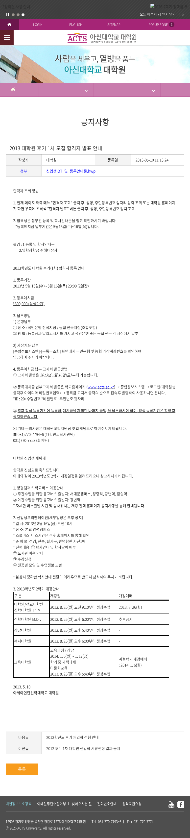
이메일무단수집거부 (51, 803)
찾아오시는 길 (82, 803)
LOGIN (38, 24)
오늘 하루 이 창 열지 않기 (158, 14)
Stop (7, 14)
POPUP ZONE (160, 24)
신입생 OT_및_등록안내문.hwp (70, 171)
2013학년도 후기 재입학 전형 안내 (72, 737)
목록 (22, 769)
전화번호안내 (107, 803)
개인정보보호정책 (18, 803)
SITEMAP (113, 24)
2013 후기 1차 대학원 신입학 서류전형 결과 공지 (83, 748)
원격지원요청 (132, 803)
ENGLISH (75, 24)
